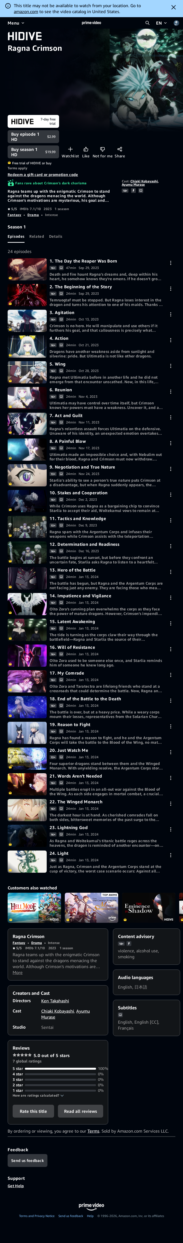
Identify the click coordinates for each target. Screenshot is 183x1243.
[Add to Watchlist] (70, 149)
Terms (93, 1131)
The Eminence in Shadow (148, 908)
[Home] (91, 23)
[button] (38, 1095)
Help (90, 1216)
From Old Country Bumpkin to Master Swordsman (91, 908)
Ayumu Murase (133, 184)
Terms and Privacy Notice (37, 1216)
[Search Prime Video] (147, 22)
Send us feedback (70, 1216)
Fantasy (14, 215)
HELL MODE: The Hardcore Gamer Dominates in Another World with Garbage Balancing (34, 908)
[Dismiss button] (173, 7)
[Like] (86, 149)
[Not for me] (102, 149)
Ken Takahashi (55, 1000)
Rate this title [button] (33, 1111)
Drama (33, 215)
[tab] (16, 236)
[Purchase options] (170, 263)
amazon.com (26, 11)
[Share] (119, 149)
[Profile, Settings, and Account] (176, 22)
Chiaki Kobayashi (144, 181)
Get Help (16, 1185)
